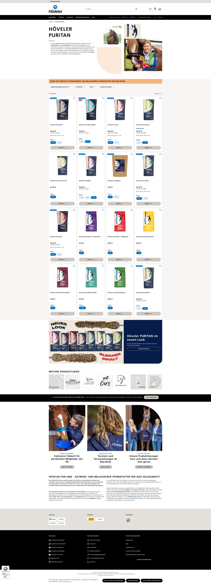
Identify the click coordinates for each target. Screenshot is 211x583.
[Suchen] (136, 9)
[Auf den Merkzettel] (74, 98)
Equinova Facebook (58, 551)
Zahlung (93, 544)
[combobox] (111, 9)
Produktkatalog (57, 562)
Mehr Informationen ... (66, 581)
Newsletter (55, 558)
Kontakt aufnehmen (144, 467)
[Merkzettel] (150, 9)
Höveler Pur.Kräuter (143, 125)
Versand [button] (90, 515)
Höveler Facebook (57, 547)
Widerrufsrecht (95, 551)
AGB (127, 544)
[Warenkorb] (159, 9)
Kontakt (92, 562)
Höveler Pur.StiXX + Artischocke (89, 236)
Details (61, 147)
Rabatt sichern (67, 467)
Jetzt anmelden (151, 397)
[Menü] (8, 567)
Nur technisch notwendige (113, 580)
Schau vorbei (105, 467)
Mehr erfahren (144, 349)
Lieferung (93, 547)
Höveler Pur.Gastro (56, 125)
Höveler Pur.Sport (56, 236)
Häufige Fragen (95, 540)
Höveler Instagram (57, 540)
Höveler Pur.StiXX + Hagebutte (118, 236)
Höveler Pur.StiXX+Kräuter (117, 292)
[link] (67, 437)
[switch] (5, 577)
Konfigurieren (133, 580)
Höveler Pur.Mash (85, 181)
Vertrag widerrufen (144, 559)
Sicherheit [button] (129, 515)
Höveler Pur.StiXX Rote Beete (60, 292)
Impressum (129, 540)
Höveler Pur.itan (113, 125)
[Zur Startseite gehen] (62, 9)
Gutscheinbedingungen (97, 554)
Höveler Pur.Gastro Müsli (87, 125)
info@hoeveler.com (129, 500)
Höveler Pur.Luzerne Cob (58, 181)
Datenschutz (130, 547)
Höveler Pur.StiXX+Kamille (88, 292)
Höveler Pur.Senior (142, 181)
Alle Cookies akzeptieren (151, 580)
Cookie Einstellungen (133, 551)
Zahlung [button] (52, 515)
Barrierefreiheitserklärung (135, 554)
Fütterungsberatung (97, 558)
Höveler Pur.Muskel (114, 181)
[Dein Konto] (155, 9)
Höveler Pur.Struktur (143, 292)
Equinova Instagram (58, 544)
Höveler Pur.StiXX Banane (145, 236)
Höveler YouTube (57, 554)
